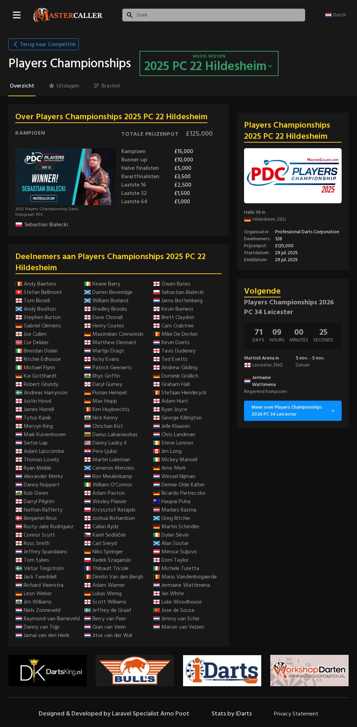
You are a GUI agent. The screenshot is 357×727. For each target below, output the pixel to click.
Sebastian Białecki (46, 224)
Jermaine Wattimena (264, 381)
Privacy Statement (296, 713)
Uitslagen (67, 85)
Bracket (110, 85)
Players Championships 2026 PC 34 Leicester (289, 307)
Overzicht (22, 85)
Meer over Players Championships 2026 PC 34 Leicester (286, 410)
